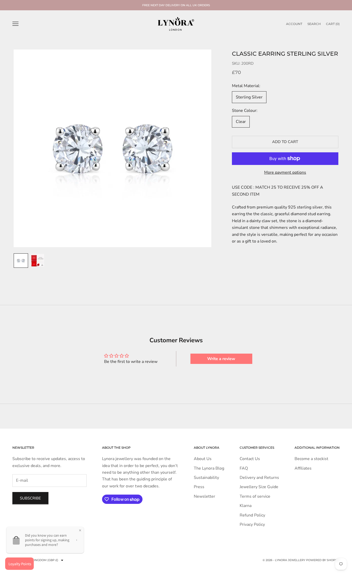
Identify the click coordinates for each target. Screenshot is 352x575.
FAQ (244, 468)
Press (199, 487)
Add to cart (285, 142)
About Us (203, 459)
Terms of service (255, 496)
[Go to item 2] (37, 260)
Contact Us (250, 459)
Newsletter (204, 496)
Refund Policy (252, 515)
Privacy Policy (252, 524)
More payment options (285, 172)
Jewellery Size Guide (259, 487)
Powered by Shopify (323, 560)
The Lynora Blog (209, 468)
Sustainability (206, 477)
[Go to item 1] (21, 260)
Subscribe (30, 498)
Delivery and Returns (259, 477)
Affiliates (303, 468)
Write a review (221, 359)
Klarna (246, 506)
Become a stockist (311, 459)
